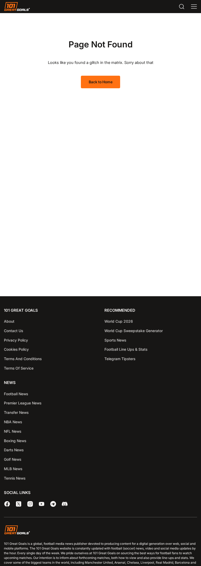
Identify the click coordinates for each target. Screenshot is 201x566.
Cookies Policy (16, 349)
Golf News (12, 459)
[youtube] (41, 504)
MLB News (13, 468)
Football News (16, 394)
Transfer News (16, 412)
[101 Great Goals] (100, 530)
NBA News (13, 422)
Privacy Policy (16, 340)
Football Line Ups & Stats (125, 349)
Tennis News (14, 478)
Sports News (115, 340)
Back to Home (101, 82)
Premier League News (22, 403)
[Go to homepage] (17, 6)
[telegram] (53, 504)
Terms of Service (19, 368)
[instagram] (30, 504)
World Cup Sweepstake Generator (133, 330)
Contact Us (13, 330)
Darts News (14, 450)
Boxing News (15, 440)
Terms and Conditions (23, 358)
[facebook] (7, 504)
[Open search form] (181, 6)
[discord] (65, 504)
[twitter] (18, 504)
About (9, 321)
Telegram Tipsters (119, 358)
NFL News (12, 431)
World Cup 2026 (118, 321)
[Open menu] (194, 6)
